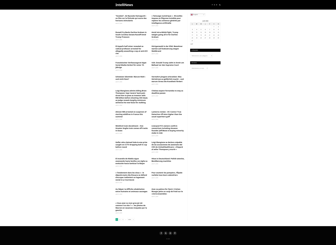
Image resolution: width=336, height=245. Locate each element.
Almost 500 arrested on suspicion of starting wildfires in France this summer (130, 114)
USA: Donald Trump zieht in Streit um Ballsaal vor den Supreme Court (168, 63)
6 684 (129, 219)
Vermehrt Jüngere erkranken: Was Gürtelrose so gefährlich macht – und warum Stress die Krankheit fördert (168, 79)
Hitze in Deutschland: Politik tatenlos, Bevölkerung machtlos (168, 159)
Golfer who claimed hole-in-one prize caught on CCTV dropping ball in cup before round (131, 144)
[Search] (219, 5)
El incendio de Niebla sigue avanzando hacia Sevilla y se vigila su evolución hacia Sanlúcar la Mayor (131, 160)
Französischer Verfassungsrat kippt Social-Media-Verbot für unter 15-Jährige (130, 65)
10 (192, 32)
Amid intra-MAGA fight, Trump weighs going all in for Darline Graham (165, 34)
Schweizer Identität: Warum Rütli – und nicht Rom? (130, 78)
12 (201, 32)
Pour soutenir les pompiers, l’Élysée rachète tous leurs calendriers (167, 173)
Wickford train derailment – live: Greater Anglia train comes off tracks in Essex (131, 128)
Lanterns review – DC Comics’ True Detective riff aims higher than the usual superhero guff (167, 114)
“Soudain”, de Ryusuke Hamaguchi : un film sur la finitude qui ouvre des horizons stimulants (131, 18)
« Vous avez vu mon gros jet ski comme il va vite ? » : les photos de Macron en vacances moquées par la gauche (131, 206)
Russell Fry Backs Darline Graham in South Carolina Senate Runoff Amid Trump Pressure (131, 34)
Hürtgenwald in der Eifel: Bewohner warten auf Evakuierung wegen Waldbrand (167, 48)
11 (196, 32)
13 (205, 32)
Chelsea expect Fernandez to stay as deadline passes (167, 91)
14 (209, 32)
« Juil (191, 44)
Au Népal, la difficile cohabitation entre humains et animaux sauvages (131, 190)
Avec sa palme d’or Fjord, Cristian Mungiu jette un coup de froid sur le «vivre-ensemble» (167, 191)
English (195, 14)
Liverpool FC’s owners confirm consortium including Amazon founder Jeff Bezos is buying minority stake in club (168, 129)
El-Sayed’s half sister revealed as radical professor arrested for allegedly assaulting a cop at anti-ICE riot (131, 50)
